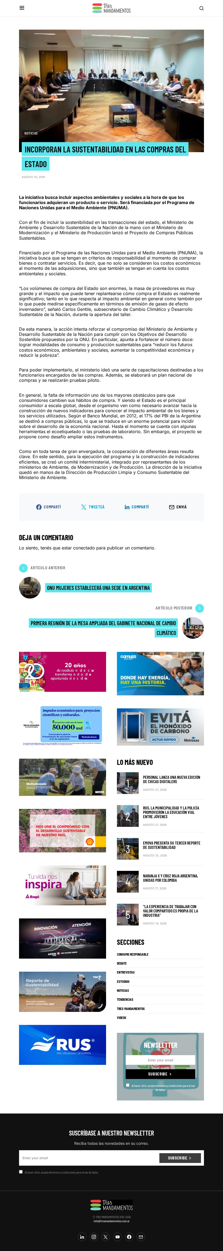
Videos (121, 1017)
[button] (22, 8)
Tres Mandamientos (131, 1008)
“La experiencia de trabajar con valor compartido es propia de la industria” (170, 911)
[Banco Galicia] (62, 776)
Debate (122, 963)
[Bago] (62, 885)
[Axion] (62, 938)
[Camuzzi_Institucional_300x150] (160, 673)
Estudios (123, 981)
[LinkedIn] (82, 1236)
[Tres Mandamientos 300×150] (62, 724)
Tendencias (125, 999)
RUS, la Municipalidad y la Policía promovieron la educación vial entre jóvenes (171, 812)
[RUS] (62, 1044)
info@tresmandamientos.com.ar (112, 1221)
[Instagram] (93, 1236)
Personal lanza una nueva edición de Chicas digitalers (171, 779)
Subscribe (157, 1074)
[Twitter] (105, 1236)
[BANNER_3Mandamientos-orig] (62, 671)
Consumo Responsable (132, 954)
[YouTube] (117, 1236)
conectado (84, 548)
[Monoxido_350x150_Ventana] (160, 726)
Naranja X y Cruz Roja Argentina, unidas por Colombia (170, 878)
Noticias (31, 133)
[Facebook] (129, 1236)
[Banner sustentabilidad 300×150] (62, 830)
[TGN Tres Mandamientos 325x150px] (62, 991)
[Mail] (141, 1236)
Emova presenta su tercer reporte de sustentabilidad (171, 845)
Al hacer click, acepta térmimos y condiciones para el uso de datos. (163, 1087)
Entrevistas (126, 972)
